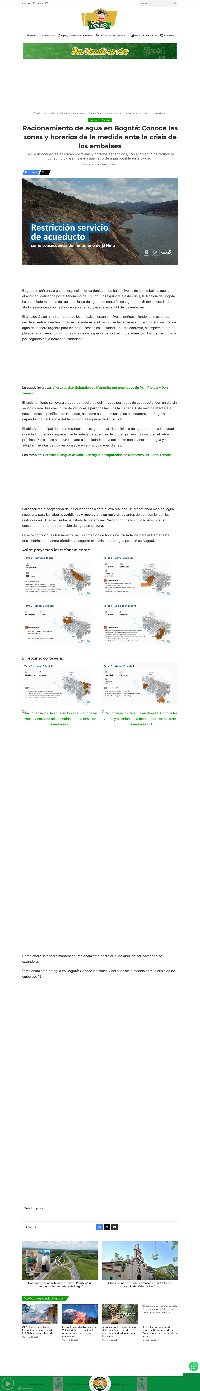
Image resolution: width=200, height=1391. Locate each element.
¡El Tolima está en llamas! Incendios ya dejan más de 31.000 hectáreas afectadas (38, 1330)
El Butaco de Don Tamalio (111, 35)
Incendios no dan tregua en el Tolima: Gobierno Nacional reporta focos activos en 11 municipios (79, 1331)
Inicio (32, 35)
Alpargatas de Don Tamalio (75, 35)
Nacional (56, 113)
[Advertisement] (100, 85)
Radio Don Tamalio (144, 35)
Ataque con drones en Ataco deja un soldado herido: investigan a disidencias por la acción (119, 1331)
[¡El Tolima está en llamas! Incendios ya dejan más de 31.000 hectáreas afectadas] (40, 1314)
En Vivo (167, 35)
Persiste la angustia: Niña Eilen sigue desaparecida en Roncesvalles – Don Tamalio (107, 455)
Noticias (47, 35)
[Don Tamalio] (100, 18)
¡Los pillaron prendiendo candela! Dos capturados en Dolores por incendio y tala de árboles (160, 1331)
